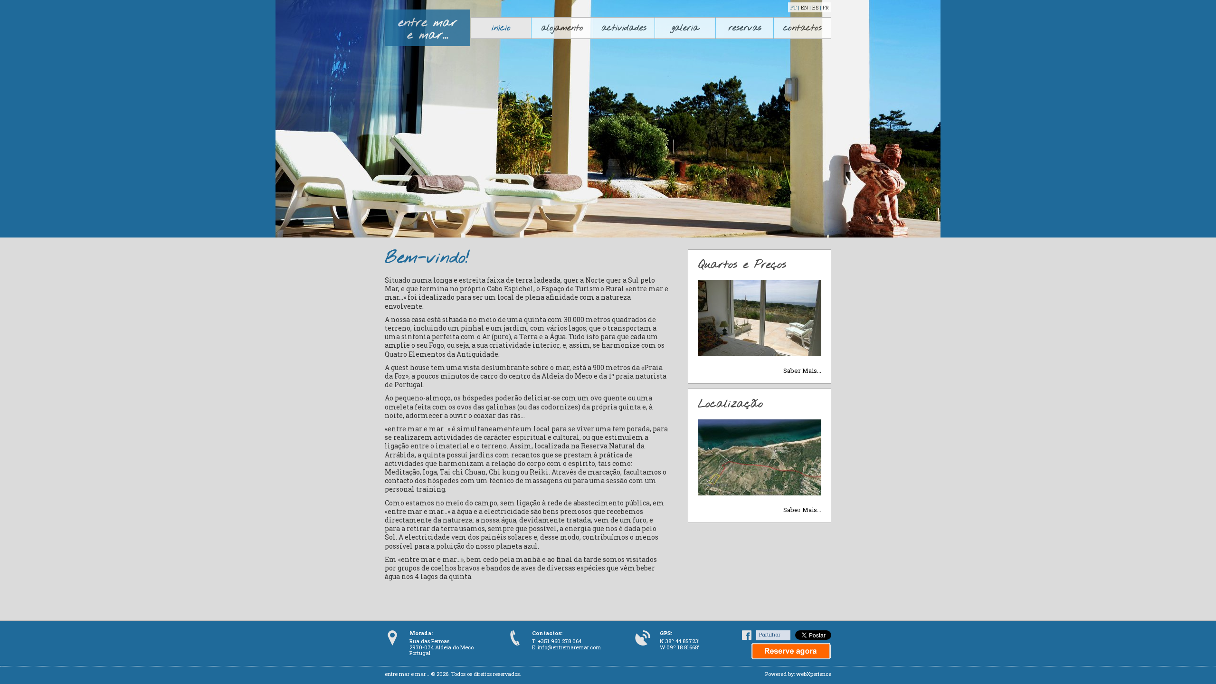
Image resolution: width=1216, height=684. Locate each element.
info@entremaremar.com (569, 647)
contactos (802, 28)
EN (804, 7)
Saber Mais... (802, 370)
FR (826, 7)
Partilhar (769, 634)
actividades (623, 28)
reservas (744, 28)
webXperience (813, 673)
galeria (685, 28)
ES (815, 7)
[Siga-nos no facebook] (746, 637)
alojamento (562, 28)
